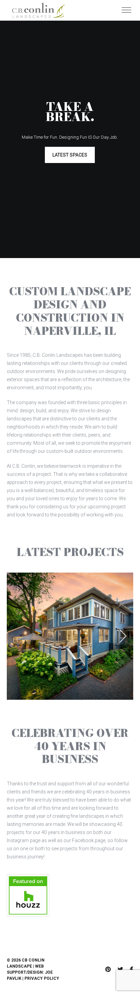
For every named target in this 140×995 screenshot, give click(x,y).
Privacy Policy (41, 978)
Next (123, 636)
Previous (17, 636)
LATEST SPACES (69, 155)
